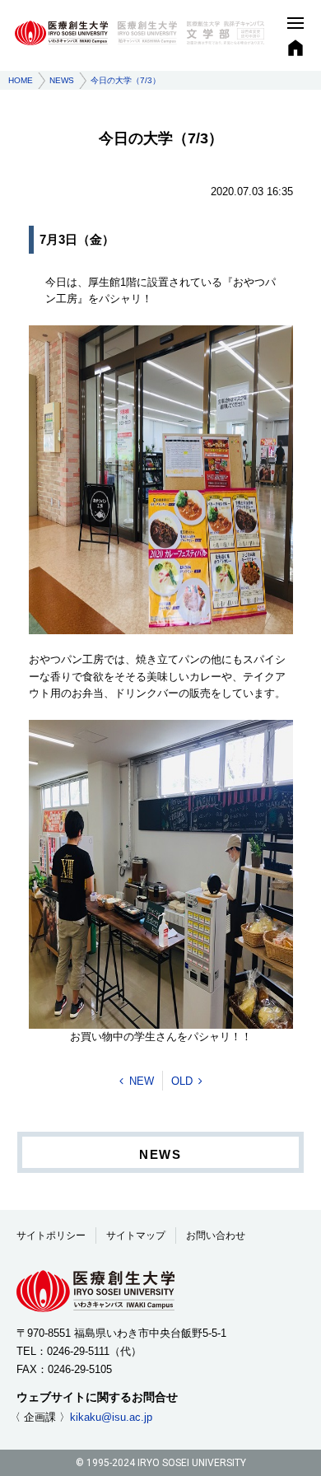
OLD (182, 1081)
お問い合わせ (215, 1235)
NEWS (61, 80)
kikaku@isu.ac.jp (111, 1417)
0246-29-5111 (78, 1351)
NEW (141, 1081)
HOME (20, 80)
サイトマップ (135, 1235)
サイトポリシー (51, 1235)
